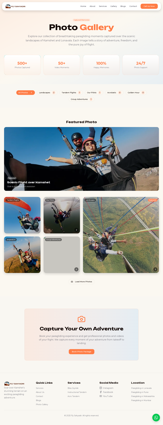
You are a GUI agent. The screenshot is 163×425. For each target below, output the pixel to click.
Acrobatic (113, 92)
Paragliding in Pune (139, 392)
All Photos (25, 92)
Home (83, 6)
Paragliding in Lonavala (141, 388)
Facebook (108, 392)
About (92, 6)
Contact (133, 6)
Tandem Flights (71, 92)
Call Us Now (149, 6)
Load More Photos (83, 281)
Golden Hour (136, 92)
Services (103, 6)
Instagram (108, 388)
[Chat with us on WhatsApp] (156, 417)
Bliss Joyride (73, 388)
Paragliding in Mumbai (141, 400)
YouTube (108, 396)
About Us (40, 392)
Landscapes (46, 92)
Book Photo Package (81, 352)
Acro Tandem (74, 396)
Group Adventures (81, 99)
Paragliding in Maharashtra (142, 396)
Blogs (123, 6)
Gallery (113, 6)
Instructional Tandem (77, 392)
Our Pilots (93, 92)
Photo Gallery (42, 404)
